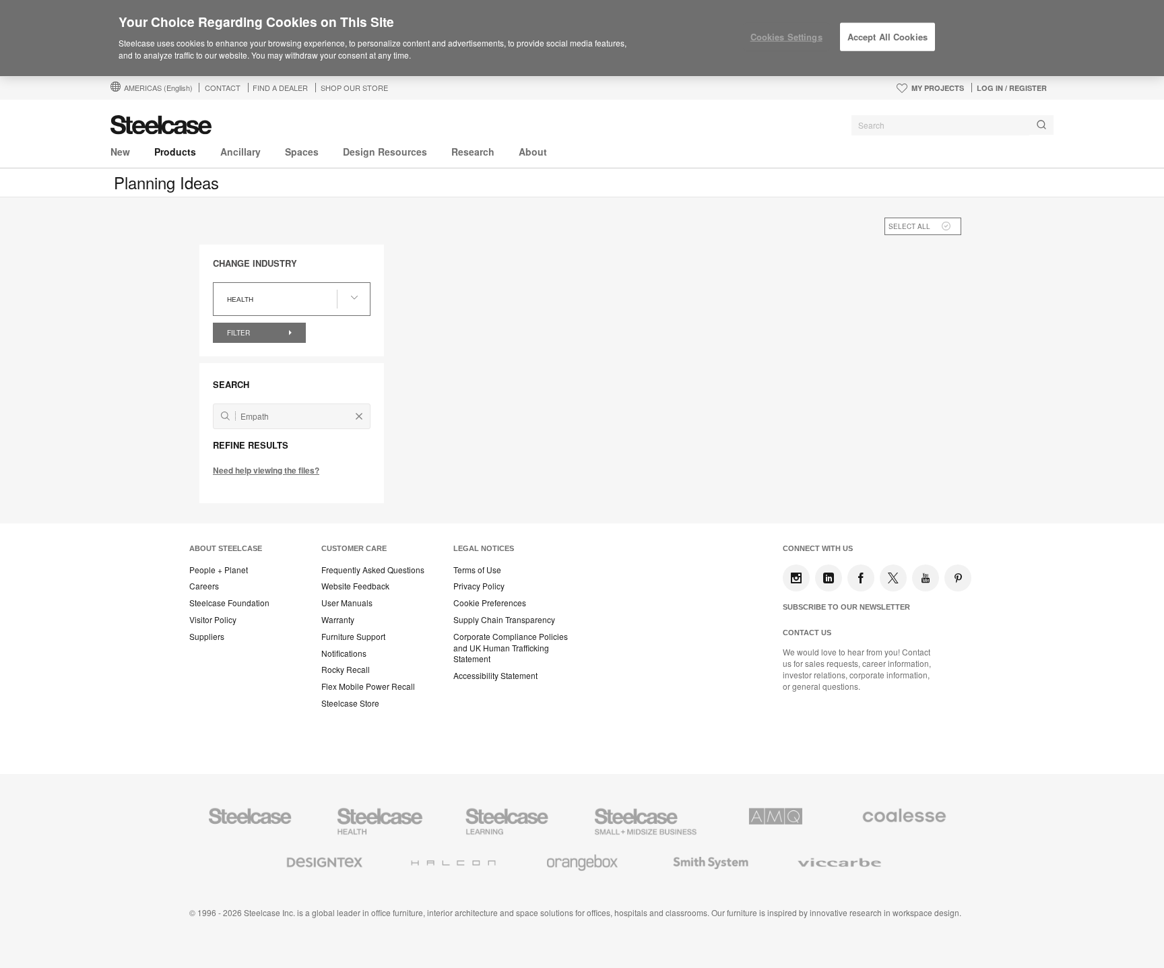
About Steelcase (225, 548)
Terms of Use (477, 569)
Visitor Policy (212, 619)
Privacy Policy (479, 586)
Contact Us (807, 632)
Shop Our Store (354, 87)
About (533, 151)
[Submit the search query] (225, 416)
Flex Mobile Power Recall (368, 686)
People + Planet (218, 569)
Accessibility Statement (495, 675)
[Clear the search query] (359, 416)
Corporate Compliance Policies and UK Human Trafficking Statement (510, 648)
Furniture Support (353, 636)
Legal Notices (483, 548)
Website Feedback (355, 586)
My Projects (937, 88)
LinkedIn (828, 577)
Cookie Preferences (489, 603)
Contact (222, 87)
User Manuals (347, 603)
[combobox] (952, 125)
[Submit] (1041, 125)
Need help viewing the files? (266, 470)
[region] (582, 38)
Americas (158, 87)
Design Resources (385, 151)
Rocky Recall (345, 669)
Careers (204, 586)
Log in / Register (1012, 88)
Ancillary (240, 151)
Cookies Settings (786, 36)
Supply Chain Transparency (504, 619)
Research (472, 151)
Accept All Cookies (887, 36)
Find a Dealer (280, 87)
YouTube (925, 577)
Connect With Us (818, 548)
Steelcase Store (350, 703)
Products (175, 151)
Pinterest (957, 577)
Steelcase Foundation (229, 603)
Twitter (893, 577)
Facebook (860, 577)
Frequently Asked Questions (372, 569)
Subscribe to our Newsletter (846, 607)
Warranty (337, 619)
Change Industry (255, 263)
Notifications (343, 653)
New (120, 151)
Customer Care (354, 548)
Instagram (796, 577)
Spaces (302, 151)
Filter (239, 332)
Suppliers (206, 636)
